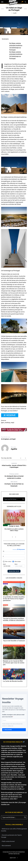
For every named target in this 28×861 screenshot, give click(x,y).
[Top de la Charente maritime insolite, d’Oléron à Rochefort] (14, 616)
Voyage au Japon (14, 526)
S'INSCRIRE (8, 729)
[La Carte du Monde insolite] (14, 679)
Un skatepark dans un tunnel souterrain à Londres (14, 476)
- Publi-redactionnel (8, 841)
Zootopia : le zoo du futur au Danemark (14, 484)
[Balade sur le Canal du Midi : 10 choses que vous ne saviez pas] (14, 659)
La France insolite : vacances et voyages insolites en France (13, 582)
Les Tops (5, 583)
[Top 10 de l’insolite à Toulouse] (14, 638)
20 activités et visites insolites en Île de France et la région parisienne (14, 598)
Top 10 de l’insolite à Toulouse (14, 641)
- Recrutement (6, 845)
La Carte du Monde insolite (13, 681)
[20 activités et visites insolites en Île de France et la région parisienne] (14, 595)
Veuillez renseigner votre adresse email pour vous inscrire (13, 715)
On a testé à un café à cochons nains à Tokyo (14, 529)
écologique (5, 439)
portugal (13, 439)
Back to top (13, 857)
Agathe (15, 13)
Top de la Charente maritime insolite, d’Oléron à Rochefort (14, 619)
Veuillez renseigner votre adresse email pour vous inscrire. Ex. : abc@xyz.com (12, 724)
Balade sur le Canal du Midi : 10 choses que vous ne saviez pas (13, 662)
